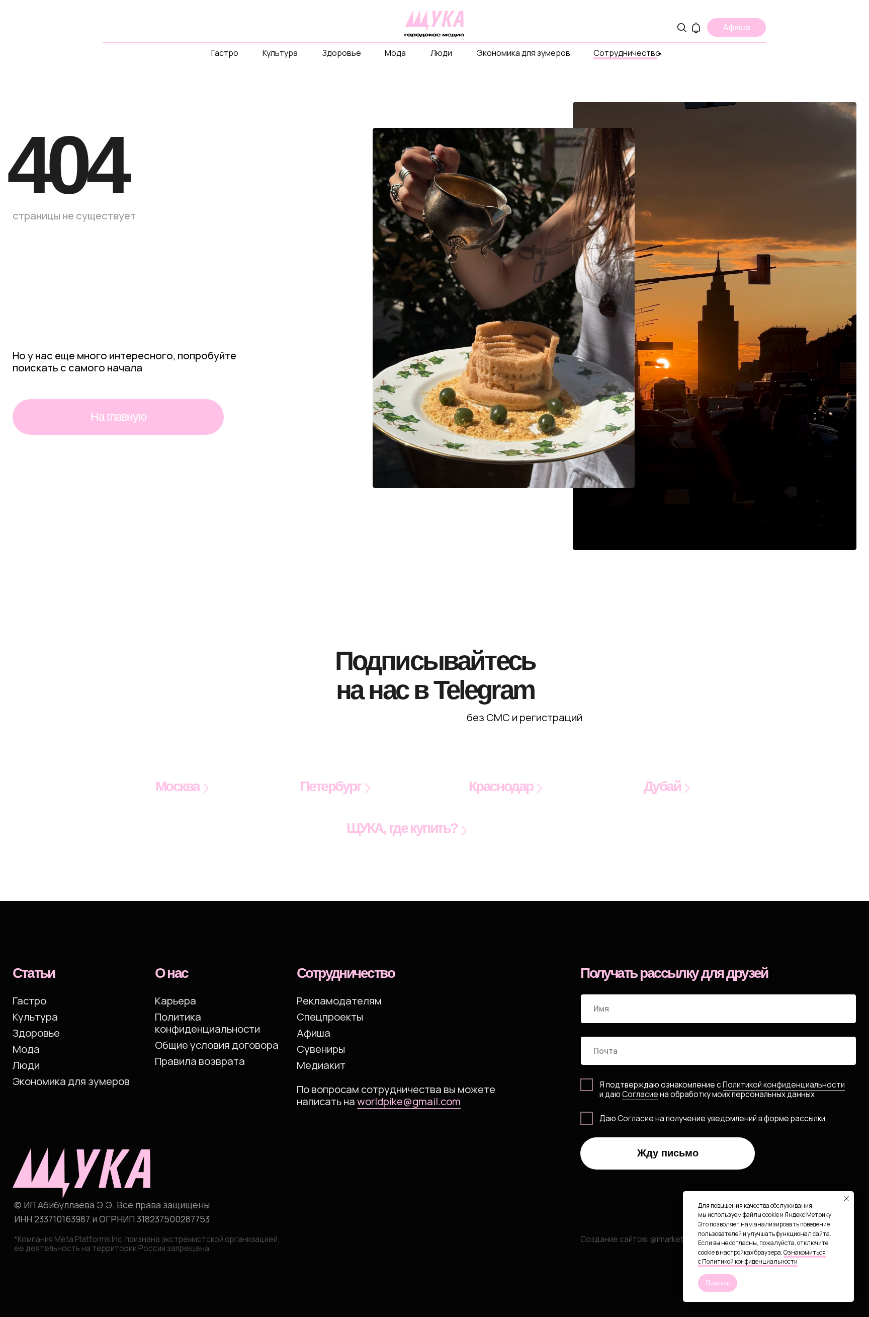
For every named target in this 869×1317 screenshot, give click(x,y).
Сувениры (321, 1049)
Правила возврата (200, 1061)
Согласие (636, 1118)
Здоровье (341, 52)
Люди (441, 52)
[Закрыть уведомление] (846, 1199)
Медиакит (321, 1065)
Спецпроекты (330, 1017)
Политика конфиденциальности (207, 1023)
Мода (395, 52)
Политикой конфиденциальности (784, 1084)
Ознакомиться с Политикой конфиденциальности (762, 1257)
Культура (280, 52)
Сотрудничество (626, 52)
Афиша (313, 1033)
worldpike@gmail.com (409, 1101)
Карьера (175, 1000)
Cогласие (640, 1094)
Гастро (224, 52)
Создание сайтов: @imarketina (637, 1239)
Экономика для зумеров (523, 52)
